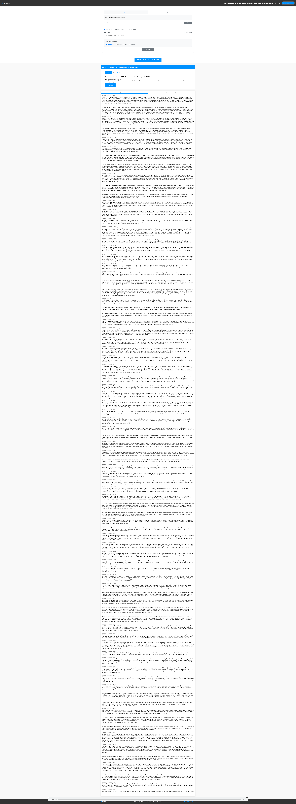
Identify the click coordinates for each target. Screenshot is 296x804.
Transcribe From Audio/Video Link (148, 59)
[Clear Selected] (189, 26)
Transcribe (238, 3)
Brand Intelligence (252, 3)
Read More (110, 85)
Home (226, 3)
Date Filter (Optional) (112, 41)
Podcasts (231, 3)
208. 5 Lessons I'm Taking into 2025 (128, 67)
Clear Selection (188, 22)
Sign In (278, 3)
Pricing (244, 3)
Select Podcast (107, 23)
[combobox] (148, 26)
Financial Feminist (112, 67)
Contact (271, 3)
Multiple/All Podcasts (170, 12)
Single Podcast (126, 12)
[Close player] (247, 797)
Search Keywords (108, 32)
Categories (265, 3)
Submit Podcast (287, 3)
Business (108, 72)
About (259, 3)
